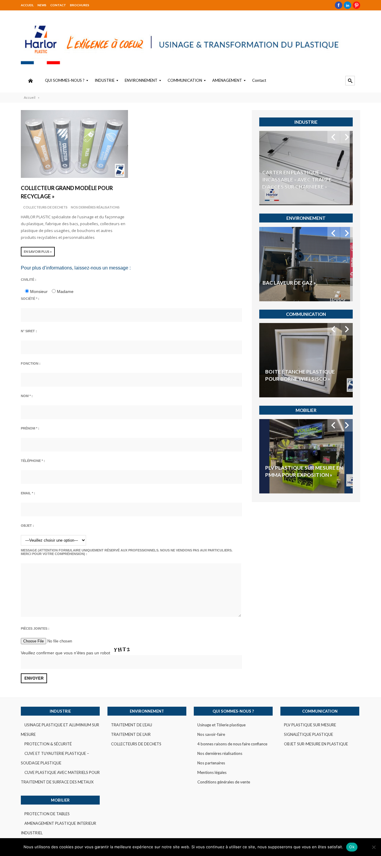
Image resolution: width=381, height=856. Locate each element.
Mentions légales (212, 772)
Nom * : (27, 396)
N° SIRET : (29, 331)
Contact (58, 5)
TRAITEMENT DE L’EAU (131, 724)
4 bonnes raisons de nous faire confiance (232, 743)
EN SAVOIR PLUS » (38, 251)
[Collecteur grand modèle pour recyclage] (74, 144)
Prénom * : (30, 428)
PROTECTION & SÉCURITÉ (48, 743)
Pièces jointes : (35, 628)
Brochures (79, 5)
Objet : (27, 525)
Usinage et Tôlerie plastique (221, 724)
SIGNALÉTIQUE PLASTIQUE (308, 734)
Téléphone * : (33, 461)
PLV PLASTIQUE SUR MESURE (310, 724)
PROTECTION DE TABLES (47, 813)
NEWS (42, 5)
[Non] (374, 847)
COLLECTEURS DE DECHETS (45, 207)
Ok (352, 846)
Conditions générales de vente (223, 782)
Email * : (28, 493)
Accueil (27, 5)
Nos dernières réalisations (95, 207)
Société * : (30, 298)
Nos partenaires (211, 763)
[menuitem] (30, 81)
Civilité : (28, 279)
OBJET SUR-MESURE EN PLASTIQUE (316, 743)
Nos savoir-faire (211, 734)
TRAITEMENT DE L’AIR (131, 734)
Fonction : (30, 363)
